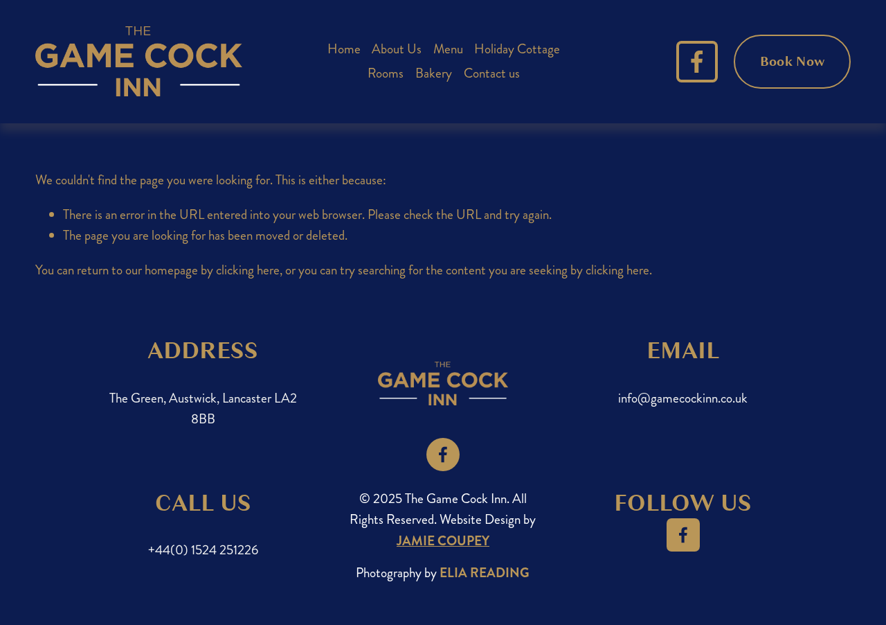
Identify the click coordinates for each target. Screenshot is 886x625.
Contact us (492, 73)
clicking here (248, 270)
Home (344, 48)
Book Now (792, 62)
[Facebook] (697, 61)
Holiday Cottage (517, 48)
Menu (448, 48)
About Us (397, 48)
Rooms (386, 73)
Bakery (433, 73)
